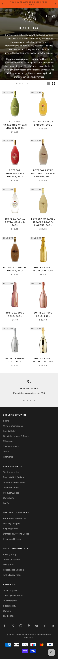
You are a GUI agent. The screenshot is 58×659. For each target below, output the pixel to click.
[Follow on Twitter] (12, 625)
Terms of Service (11, 559)
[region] (29, 387)
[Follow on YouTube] (36, 625)
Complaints (8, 498)
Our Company (10, 590)
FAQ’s (6, 503)
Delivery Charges (11, 523)
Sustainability (9, 605)
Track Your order (11, 472)
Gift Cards (8, 456)
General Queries (11, 487)
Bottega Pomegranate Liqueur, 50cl (15, 173)
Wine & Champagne (13, 425)
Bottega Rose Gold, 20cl (15, 314)
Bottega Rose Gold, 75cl (43, 314)
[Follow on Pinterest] (28, 625)
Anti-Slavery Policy (12, 574)
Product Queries (11, 492)
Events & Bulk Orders (13, 477)
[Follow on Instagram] (20, 625)
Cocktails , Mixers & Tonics (16, 436)
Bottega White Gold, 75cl (15, 360)
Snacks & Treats (11, 446)
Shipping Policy (10, 528)
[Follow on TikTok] (44, 625)
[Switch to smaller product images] (53, 83)
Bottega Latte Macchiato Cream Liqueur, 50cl (43, 173)
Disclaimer (8, 564)
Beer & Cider (9, 431)
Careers (7, 610)
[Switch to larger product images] (48, 83)
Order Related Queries (14, 482)
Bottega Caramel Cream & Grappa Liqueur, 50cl (43, 222)
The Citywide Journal (13, 595)
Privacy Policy (9, 554)
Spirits (6, 420)
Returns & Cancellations (14, 518)
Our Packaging (10, 600)
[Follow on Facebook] (4, 625)
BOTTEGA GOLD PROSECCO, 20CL (43, 269)
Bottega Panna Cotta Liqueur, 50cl (15, 222)
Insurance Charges (12, 539)
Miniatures (8, 441)
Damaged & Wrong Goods (16, 533)
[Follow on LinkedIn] (52, 625)
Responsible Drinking (13, 569)
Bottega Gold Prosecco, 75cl (43, 360)
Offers (6, 451)
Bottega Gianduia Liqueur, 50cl (15, 269)
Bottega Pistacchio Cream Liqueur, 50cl (15, 124)
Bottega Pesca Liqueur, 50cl (43, 123)
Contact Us (8, 616)
